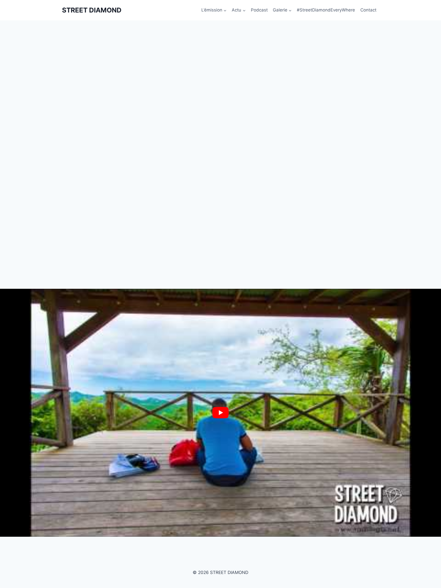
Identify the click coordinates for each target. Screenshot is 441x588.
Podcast (259, 9)
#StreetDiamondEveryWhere (326, 9)
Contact (368, 9)
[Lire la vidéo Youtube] (220, 413)
